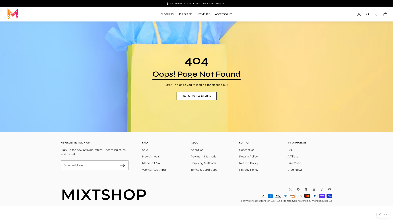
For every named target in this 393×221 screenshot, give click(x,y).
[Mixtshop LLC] (12, 14)
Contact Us (246, 150)
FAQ (290, 150)
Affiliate (293, 156)
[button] (12, 3)
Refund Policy (248, 163)
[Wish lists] (376, 14)
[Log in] (359, 14)
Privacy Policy (248, 169)
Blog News (295, 169)
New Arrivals (151, 156)
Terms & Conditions (204, 169)
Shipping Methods (203, 163)
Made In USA (151, 163)
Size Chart (295, 163)
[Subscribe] (122, 165)
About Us (197, 150)
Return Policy (248, 156)
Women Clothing (154, 169)
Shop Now (221, 3)
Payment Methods (203, 156)
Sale (145, 150)
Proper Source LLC (321, 201)
